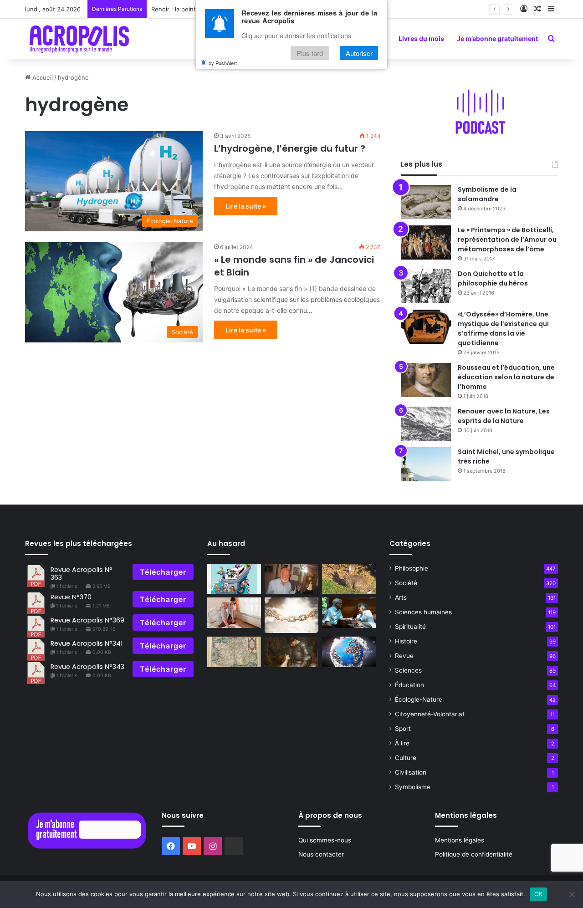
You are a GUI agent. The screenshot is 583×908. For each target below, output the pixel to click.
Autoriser (359, 53)
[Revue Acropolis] (79, 39)
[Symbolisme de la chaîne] (291, 615)
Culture (405, 757)
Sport (403, 728)
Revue (404, 655)
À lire (402, 743)
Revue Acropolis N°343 (87, 666)
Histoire (406, 641)
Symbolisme (412, 787)
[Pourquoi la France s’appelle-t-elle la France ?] (234, 652)
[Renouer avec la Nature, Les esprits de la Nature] (426, 424)
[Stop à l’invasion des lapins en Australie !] (349, 579)
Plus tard (310, 53)
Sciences (408, 670)
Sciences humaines (423, 612)
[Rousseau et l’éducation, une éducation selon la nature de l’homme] (426, 380)
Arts (401, 597)
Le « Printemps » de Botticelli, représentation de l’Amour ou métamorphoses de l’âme (507, 239)
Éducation (409, 685)
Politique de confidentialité (473, 854)
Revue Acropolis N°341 (87, 643)
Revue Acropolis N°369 (87, 620)
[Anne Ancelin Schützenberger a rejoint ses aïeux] (349, 612)
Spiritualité (410, 626)
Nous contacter (321, 854)
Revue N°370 (71, 597)
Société (406, 583)
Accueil (42, 77)
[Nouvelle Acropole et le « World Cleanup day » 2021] (349, 652)
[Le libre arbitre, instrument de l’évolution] (234, 579)
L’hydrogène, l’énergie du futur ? (289, 148)
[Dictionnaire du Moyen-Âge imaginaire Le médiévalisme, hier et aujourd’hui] (291, 652)
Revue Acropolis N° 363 (82, 573)
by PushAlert (223, 62)
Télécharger (163, 571)
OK (538, 894)
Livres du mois (421, 38)
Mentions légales (459, 840)
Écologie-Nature (418, 699)
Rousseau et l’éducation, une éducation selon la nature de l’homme (506, 377)
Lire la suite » (245, 206)
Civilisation (410, 772)
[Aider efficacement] (234, 612)
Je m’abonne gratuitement (497, 38)
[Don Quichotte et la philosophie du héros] (426, 286)
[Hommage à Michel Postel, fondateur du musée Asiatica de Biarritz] (291, 579)
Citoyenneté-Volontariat (430, 714)
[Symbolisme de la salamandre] (426, 202)
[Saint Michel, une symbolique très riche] (426, 464)
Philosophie (411, 568)
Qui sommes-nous (324, 840)
